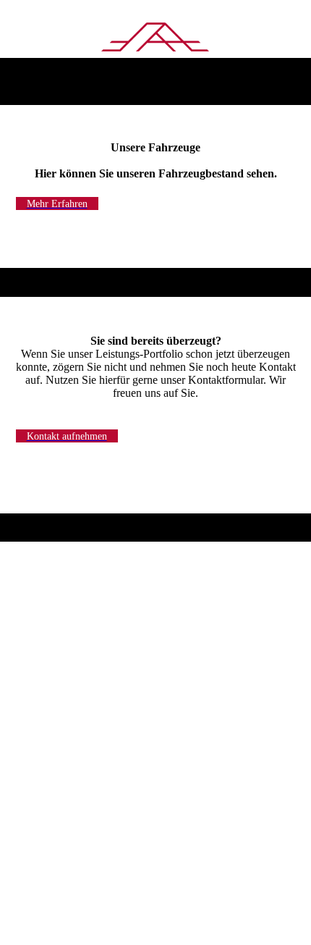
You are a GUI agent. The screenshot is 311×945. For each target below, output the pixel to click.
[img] (156, 38)
